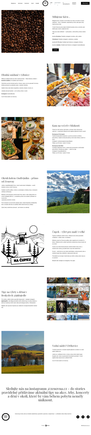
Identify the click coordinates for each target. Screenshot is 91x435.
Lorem (55, 49)
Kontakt (37, 3)
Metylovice (13, 3)
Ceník (32, 3)
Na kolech (27, 3)
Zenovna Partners (74, 3)
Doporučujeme (58, 3)
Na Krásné (20, 3)
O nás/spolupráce (66, 3)
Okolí (51, 3)
